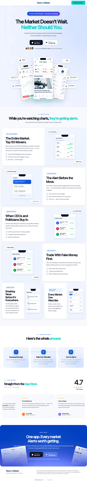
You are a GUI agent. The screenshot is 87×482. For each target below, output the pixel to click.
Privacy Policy (50, 479)
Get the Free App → (78, 2)
